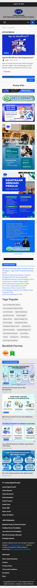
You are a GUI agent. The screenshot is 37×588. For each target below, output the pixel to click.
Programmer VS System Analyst (13, 281)
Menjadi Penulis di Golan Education (14, 524)
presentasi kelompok (10, 333)
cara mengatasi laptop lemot (12, 308)
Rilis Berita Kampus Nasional (11, 535)
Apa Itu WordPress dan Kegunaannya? (18, 45)
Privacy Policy (7, 566)
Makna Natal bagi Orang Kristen (13, 284)
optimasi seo (26, 326)
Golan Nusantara (7, 494)
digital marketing (21, 312)
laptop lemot (7, 319)
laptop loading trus (20, 319)
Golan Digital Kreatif (9, 487)
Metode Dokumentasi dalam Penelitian (15, 269)
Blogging (6, 53)
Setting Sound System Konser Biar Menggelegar (18, 375)
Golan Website (7, 490)
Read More (7, 71)
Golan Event (6, 504)
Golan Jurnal (6, 511)
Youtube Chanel (32, 22)
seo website (24, 333)
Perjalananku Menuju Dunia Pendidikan (15, 279)
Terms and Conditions (9, 569)
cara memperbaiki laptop (11, 305)
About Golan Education (10, 559)
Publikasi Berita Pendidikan (11, 528)
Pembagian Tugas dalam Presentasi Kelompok (18, 271)
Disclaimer (6, 573)
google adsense (8, 315)
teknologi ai (25, 337)
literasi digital (7, 323)
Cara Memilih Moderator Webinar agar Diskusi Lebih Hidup (18, 431)
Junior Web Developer (9, 294)
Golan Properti (7, 501)
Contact (5, 562)
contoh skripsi (8, 312)
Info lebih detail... (18, 254)
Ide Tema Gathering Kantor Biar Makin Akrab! (18, 460)
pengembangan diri (23, 330)
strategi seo (14, 337)
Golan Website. (28, 584)
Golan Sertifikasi (7, 515)
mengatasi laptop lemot (11, 326)
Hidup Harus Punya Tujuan (11, 288)
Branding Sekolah (8, 538)
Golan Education (7, 497)
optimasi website (9, 330)
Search (31, 80)
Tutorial (6, 383)
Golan (7, 60)
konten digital (21, 315)
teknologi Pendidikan (10, 340)
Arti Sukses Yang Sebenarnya (12, 286)
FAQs (4, 576)
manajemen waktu (21, 323)
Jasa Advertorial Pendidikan (11, 531)
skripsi (5, 337)
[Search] (28, 22)
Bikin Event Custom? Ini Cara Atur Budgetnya (18, 404)
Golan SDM (6, 508)
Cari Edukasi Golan (8, 77)
